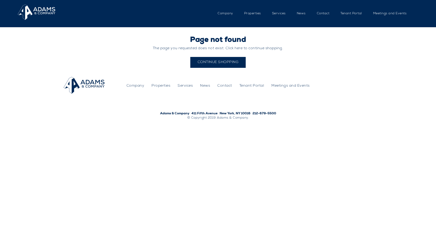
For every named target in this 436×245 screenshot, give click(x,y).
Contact (323, 13)
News (301, 13)
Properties (252, 13)
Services (279, 13)
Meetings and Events (390, 13)
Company (225, 13)
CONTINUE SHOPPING (218, 62)
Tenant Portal (351, 13)
